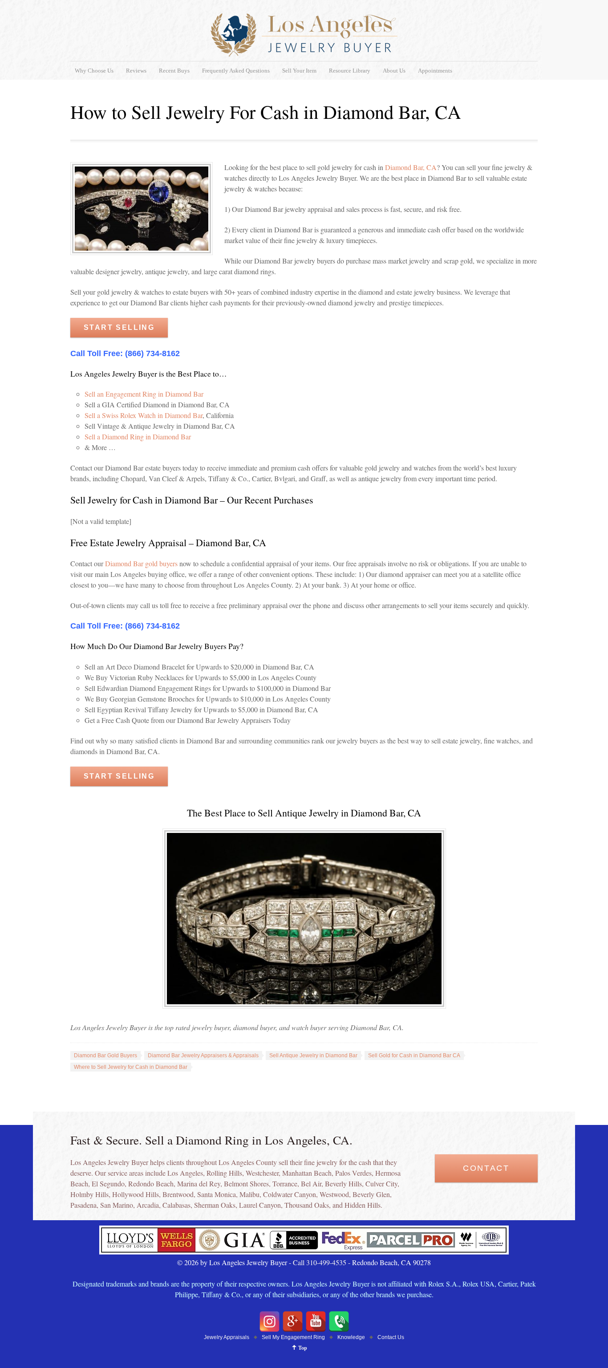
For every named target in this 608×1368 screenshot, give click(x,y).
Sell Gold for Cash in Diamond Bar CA (414, 1055)
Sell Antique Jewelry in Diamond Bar (313, 1055)
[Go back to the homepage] (304, 35)
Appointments (435, 70)
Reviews (136, 70)
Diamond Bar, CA (411, 167)
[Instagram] (269, 1321)
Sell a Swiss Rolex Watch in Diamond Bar (144, 415)
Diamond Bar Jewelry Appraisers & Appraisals (203, 1055)
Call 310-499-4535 (319, 1262)
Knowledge (351, 1337)
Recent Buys (174, 70)
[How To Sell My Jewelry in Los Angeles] (304, 1251)
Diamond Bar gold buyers (141, 563)
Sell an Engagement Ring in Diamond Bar (144, 393)
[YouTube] (315, 1321)
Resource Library (349, 70)
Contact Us (390, 1337)
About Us (394, 70)
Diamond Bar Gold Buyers (105, 1055)
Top (302, 1348)
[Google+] (292, 1321)
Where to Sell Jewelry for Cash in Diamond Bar (130, 1067)
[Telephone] (338, 1321)
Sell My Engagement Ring (293, 1337)
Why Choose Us (94, 70)
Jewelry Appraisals (226, 1337)
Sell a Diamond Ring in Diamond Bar (138, 436)
